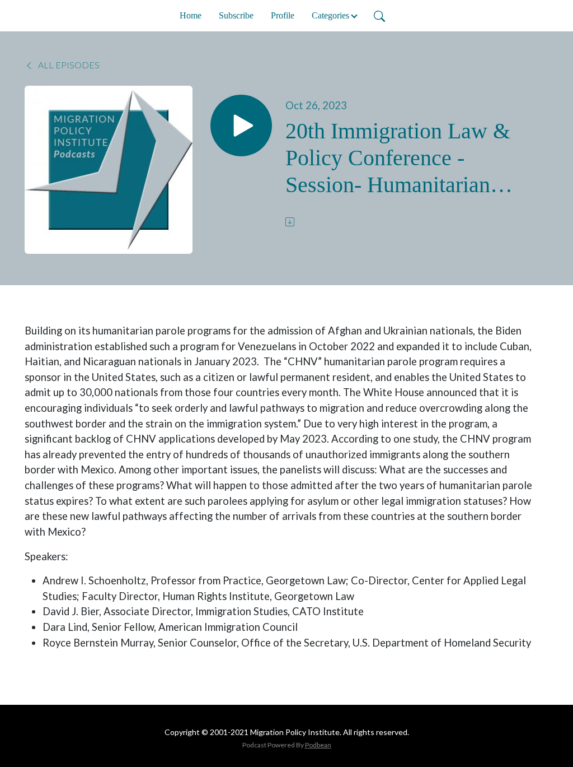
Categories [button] (330, 15)
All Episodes (68, 64)
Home (190, 15)
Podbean (318, 745)
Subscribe (236, 15)
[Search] (379, 15)
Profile (282, 15)
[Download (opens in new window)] (291, 221)
